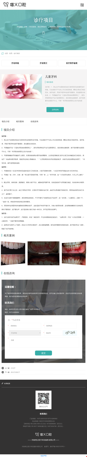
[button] (82, 5)
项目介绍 (5, 121)
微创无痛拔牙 (15, 372)
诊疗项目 (17, 53)
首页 (10, 53)
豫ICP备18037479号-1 (57, 446)
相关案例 (20, 121)
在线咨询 (34, 121)
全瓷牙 (13, 368)
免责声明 (43, 456)
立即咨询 (55, 109)
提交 (43, 353)
